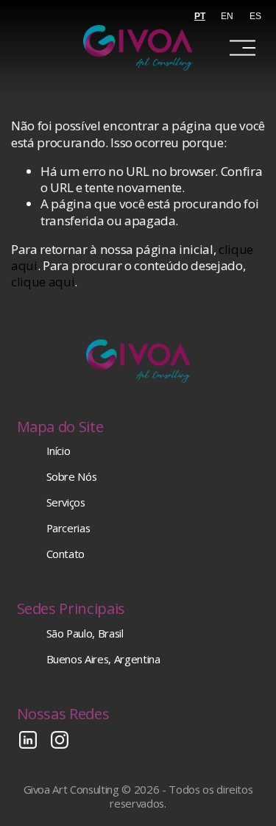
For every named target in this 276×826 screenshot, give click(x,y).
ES (255, 16)
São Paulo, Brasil (85, 633)
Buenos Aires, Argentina (103, 659)
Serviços (65, 502)
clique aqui (42, 281)
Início (58, 451)
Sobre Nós (71, 477)
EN (227, 16)
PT (199, 16)
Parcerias (68, 528)
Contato (65, 554)
